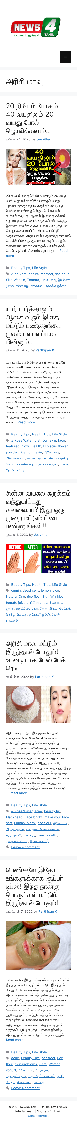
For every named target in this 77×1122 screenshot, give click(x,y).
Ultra (43, 1064)
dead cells (31, 590)
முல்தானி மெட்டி (17, 841)
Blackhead (14, 817)
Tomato (33, 280)
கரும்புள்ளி (13, 835)
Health (36, 446)
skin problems (26, 1064)
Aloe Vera (19, 274)
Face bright (33, 817)
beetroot (48, 1058)
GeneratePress (38, 1116)
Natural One (15, 596)
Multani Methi (25, 823)
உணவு (31, 458)
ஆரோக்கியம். (15, 458)
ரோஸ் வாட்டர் (15, 470)
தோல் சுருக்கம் (56, 286)
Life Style (39, 268)
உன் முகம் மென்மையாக (42, 829)
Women (54, 1064)
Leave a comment (25, 847)
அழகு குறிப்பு (15, 829)
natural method (41, 274)
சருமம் (42, 458)
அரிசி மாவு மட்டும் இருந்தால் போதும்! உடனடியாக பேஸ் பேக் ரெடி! (36, 655)
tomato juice (15, 603)
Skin (38, 452)
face (61, 440)
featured (13, 446)
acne (38, 811)
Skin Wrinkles (53, 596)
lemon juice (50, 590)
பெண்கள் (23, 1082)
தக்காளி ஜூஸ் (39, 614)
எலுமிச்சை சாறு (27, 608)
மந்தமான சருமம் (46, 464)
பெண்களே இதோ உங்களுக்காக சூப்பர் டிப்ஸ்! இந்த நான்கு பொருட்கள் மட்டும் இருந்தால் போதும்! (34, 886)
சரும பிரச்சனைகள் (41, 1076)
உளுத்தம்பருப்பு (16, 1076)
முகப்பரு (29, 835)
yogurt (11, 1070)
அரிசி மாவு (48, 280)
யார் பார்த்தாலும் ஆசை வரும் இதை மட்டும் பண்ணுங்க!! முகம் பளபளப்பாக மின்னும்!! (33, 325)
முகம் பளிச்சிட (47, 835)
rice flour (62, 274)
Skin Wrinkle (15, 280)
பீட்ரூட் (10, 1082)
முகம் (64, 464)
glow (25, 446)
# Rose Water (21, 440)
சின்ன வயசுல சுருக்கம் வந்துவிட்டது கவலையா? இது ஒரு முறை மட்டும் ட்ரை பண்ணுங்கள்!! (38, 509)
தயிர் (60, 1076)
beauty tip (52, 811)
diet (37, 440)
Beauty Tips (20, 268)
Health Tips (41, 434)
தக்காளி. (37, 286)
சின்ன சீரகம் (48, 608)
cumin (16, 590)
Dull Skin (49, 440)
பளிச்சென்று (24, 464)
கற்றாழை (22, 286)
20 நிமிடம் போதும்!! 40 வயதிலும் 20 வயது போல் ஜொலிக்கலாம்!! (34, 118)
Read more (26, 422)
